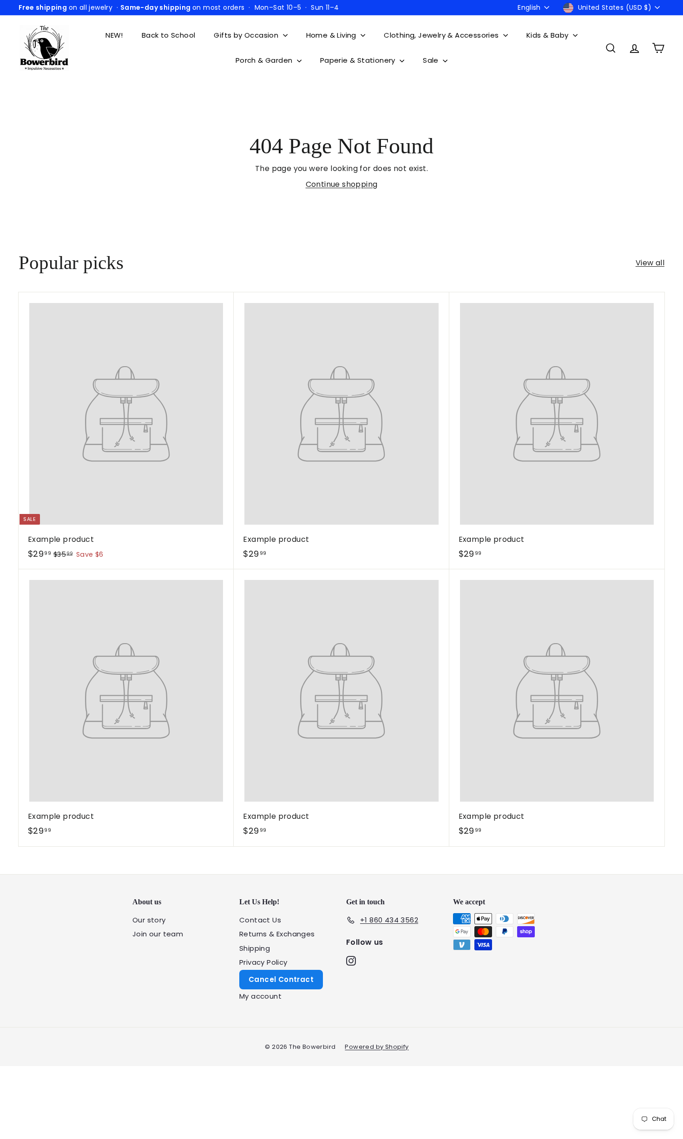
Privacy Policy (263, 962)
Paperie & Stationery (358, 60)
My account (260, 996)
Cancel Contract (281, 979)
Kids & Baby (548, 35)
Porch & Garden (265, 60)
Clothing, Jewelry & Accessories (442, 35)
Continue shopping (342, 184)
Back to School (169, 35)
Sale (431, 60)
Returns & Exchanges (277, 934)
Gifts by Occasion (247, 35)
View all (650, 262)
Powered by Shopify (376, 1046)
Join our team (157, 934)
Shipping (254, 948)
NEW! (114, 35)
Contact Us (260, 920)
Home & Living (332, 35)
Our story (149, 920)
